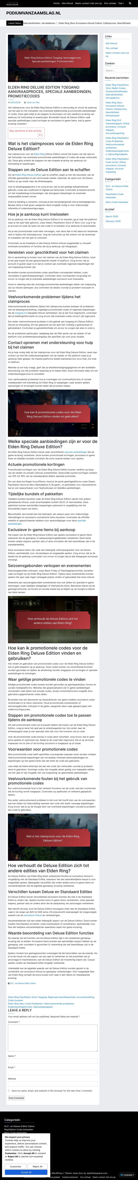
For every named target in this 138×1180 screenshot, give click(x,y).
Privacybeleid (54, 1177)
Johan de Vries (32, 102)
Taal (120, 3)
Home (57, 3)
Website (12, 1078)
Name (12, 1056)
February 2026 (113, 221)
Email (11, 1067)
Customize (15, 1166)
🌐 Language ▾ (127, 1175)
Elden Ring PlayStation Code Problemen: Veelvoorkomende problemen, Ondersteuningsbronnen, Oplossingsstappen (117, 146)
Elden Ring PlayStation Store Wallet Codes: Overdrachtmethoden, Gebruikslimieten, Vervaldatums (117, 91)
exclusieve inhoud (33, 915)
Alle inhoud (67, 3)
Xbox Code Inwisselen (117, 202)
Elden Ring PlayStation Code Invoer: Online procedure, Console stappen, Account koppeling (117, 165)
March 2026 (112, 216)
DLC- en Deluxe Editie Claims (23, 983)
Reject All (37, 1166)
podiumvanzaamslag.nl (33, 13)
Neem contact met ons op (88, 3)
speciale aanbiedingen (75, 452)
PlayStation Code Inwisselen (114, 196)
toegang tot (21, 313)
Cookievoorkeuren (70, 1177)
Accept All (26, 1172)
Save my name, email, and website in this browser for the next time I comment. (52, 1090)
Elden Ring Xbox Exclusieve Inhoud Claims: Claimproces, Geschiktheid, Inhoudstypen (116, 109)
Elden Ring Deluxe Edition (28, 174)
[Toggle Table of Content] (39, 135)
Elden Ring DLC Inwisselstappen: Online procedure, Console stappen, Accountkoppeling (117, 127)
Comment (14, 1022)
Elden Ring (39, 154)
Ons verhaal (110, 3)
